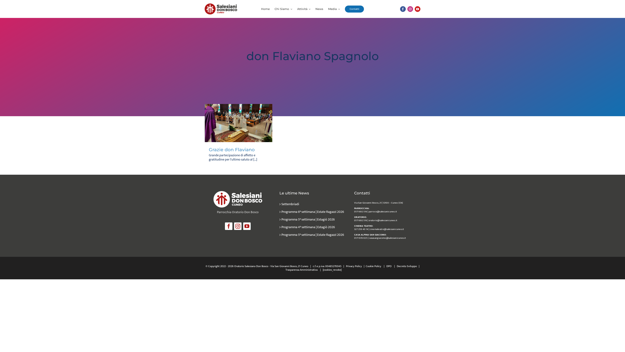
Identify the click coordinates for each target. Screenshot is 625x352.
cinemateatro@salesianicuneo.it (387, 229)
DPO (389, 266)
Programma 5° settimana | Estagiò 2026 (308, 219)
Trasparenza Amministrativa (301, 270)
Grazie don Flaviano (232, 149)
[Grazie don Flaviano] (238, 123)
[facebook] (403, 9)
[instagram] (410, 9)
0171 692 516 (360, 212)
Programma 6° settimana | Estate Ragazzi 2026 (312, 212)
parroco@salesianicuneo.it (383, 212)
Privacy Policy (354, 266)
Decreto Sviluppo (407, 266)
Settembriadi (290, 204)
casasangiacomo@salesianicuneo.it (387, 238)
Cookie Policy (373, 266)
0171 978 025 (360, 238)
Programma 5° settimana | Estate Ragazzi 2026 (312, 235)
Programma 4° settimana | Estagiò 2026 (308, 227)
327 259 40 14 (361, 229)
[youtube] (417, 9)
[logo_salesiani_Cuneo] (221, 5)
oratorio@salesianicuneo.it (383, 220)
